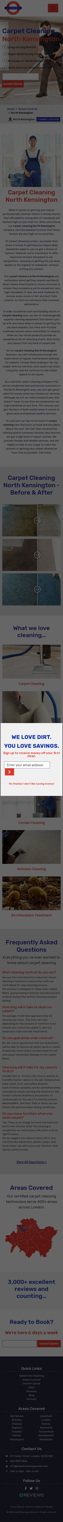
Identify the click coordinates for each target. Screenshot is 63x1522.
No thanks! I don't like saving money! (31, 783)
